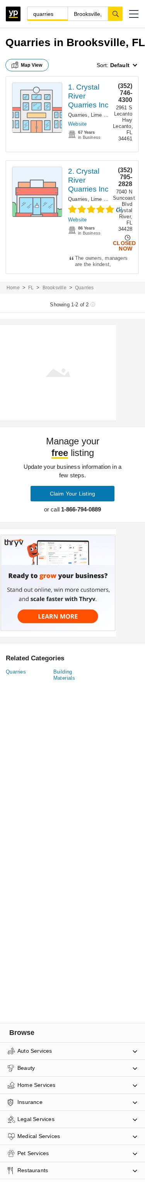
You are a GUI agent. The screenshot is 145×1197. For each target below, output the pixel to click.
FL (31, 287)
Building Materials (64, 675)
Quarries (78, 115)
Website (77, 123)
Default (120, 65)
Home (13, 287)
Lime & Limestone (112, 115)
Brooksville (55, 287)
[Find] (115, 14)
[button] (133, 14)
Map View (32, 65)
